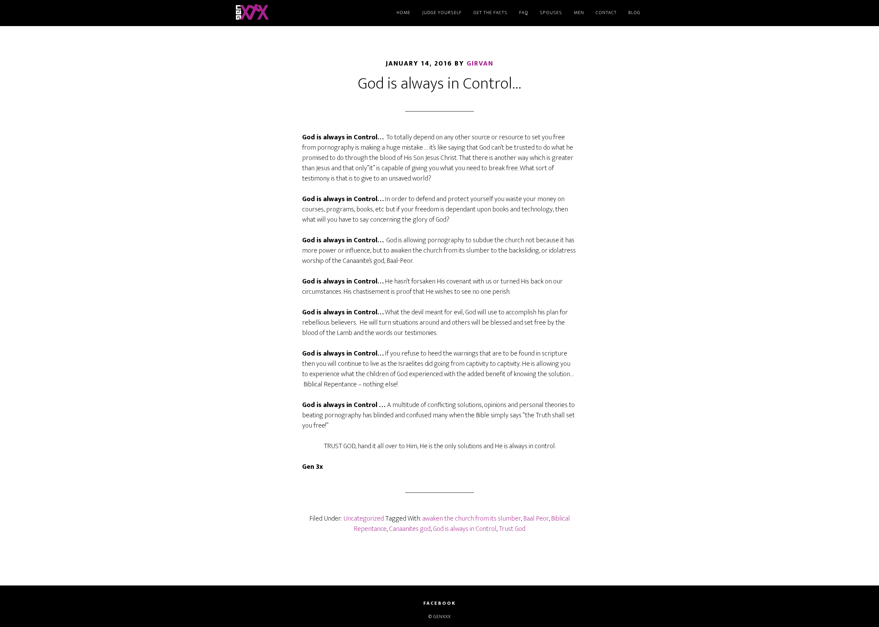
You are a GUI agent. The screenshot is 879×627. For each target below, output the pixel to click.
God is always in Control (464, 529)
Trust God (512, 529)
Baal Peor (536, 518)
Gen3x (295, 13)
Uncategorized (363, 518)
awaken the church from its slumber (471, 518)
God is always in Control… (440, 83)
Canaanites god (410, 529)
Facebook (439, 603)
